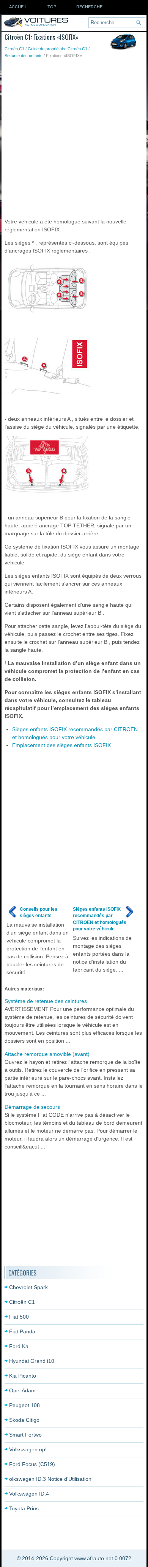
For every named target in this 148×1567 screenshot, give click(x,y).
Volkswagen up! (28, 1449)
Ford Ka (18, 1346)
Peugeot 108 (24, 1405)
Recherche (89, 7)
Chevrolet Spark (28, 1287)
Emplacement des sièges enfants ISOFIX (61, 745)
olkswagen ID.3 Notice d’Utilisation (50, 1479)
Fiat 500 (19, 1317)
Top (51, 7)
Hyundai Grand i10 (31, 1361)
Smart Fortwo (25, 1435)
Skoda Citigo (24, 1420)
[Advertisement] (74, 136)
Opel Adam (22, 1390)
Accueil (18, 7)
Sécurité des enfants (24, 55)
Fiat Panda (22, 1331)
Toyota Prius (24, 1508)
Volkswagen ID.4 (29, 1494)
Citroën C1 (14, 48)
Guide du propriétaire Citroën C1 (57, 48)
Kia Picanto (22, 1376)
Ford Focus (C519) (32, 1464)
